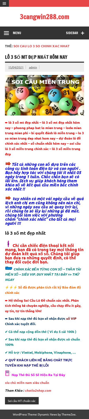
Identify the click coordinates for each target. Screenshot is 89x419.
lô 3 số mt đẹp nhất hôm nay (36, 57)
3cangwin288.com (44, 16)
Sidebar (72, 33)
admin (33, 67)
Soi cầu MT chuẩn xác (22, 401)
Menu (17, 33)
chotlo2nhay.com (38, 390)
